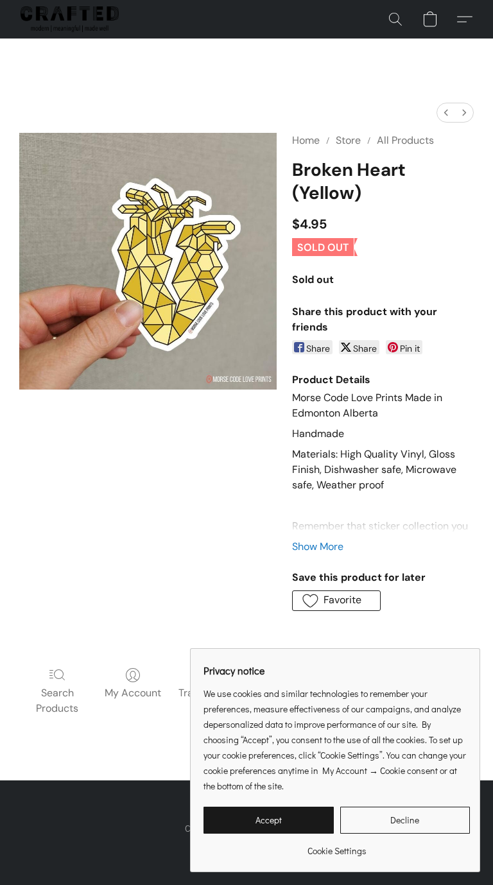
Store (348, 140)
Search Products (57, 700)
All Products (405, 140)
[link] (336, 846)
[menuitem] (446, 112)
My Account (133, 693)
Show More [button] (317, 546)
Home (306, 140)
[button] (70, 19)
